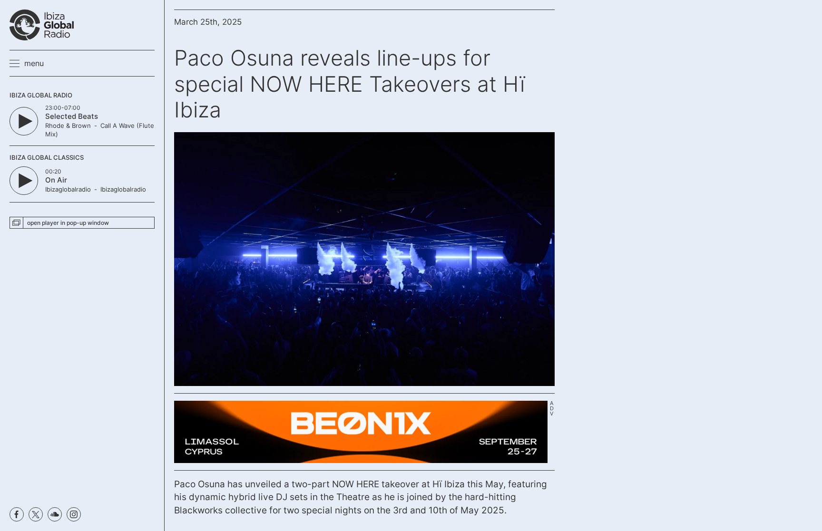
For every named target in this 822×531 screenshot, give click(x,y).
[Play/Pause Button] (24, 121)
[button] (27, 63)
